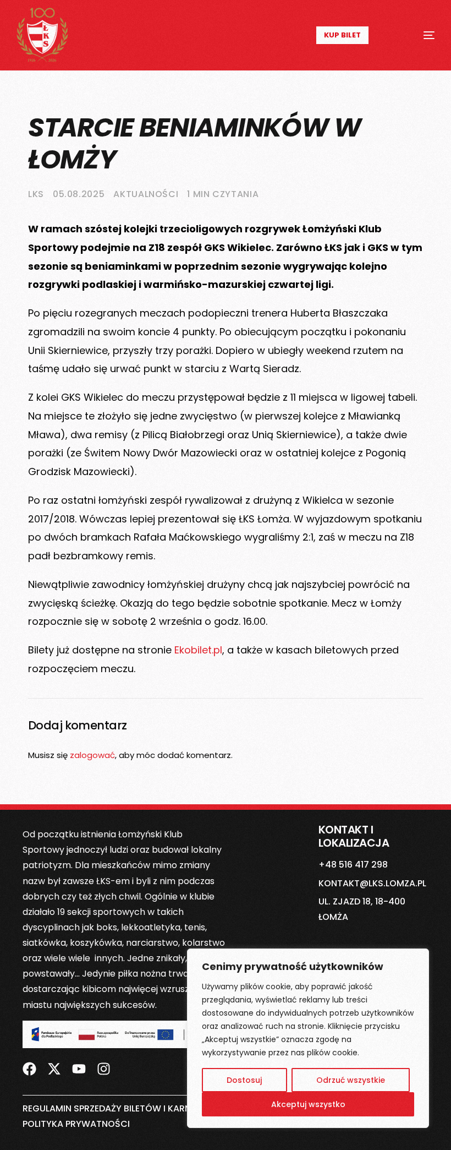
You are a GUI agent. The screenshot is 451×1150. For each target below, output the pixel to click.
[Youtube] (79, 1069)
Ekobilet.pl (198, 650)
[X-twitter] (54, 1069)
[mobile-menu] (416, 35)
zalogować (92, 755)
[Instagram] (104, 1069)
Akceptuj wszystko (308, 1104)
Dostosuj (244, 1080)
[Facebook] (29, 1069)
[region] (308, 1038)
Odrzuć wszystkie (350, 1080)
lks (36, 194)
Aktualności (145, 194)
